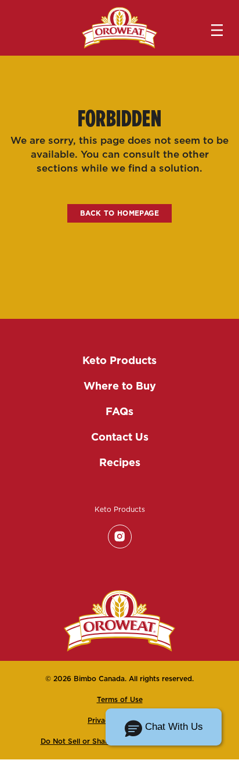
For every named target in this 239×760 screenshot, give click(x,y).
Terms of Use (120, 699)
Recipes (119, 462)
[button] (164, 727)
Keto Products (119, 360)
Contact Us (120, 437)
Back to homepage (119, 213)
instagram (119, 536)
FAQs (119, 411)
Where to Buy (120, 386)
